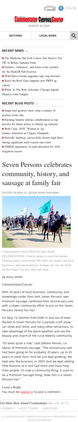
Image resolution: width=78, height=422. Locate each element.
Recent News (15, 50)
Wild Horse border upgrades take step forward (32, 76)
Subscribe (50, 408)
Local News (47, 35)
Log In (70, 8)
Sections (15, 35)
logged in (26, 392)
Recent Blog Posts (20, 103)
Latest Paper (28, 408)
